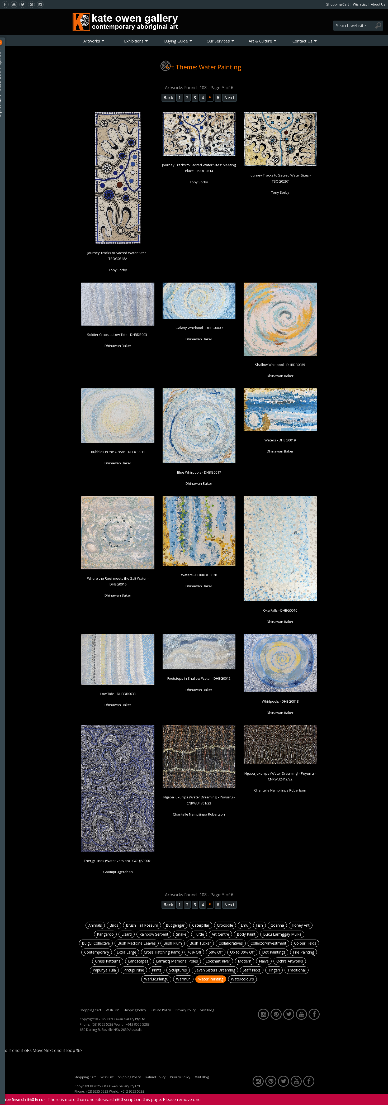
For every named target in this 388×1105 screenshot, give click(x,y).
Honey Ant (301, 925)
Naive (264, 961)
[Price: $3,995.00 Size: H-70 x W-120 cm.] (280, 430)
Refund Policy (161, 1010)
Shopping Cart (337, 4)
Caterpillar (200, 925)
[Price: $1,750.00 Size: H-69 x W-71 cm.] (199, 565)
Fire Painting (303, 952)
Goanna (277, 925)
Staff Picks (252, 970)
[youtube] (14, 4)
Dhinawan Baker (118, 345)
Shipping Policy (135, 1010)
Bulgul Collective (96, 943)
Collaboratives (231, 943)
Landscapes (138, 961)
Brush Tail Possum (142, 925)
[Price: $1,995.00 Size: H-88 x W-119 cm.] (280, 165)
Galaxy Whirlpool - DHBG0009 (199, 327)
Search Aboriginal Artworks (4, 83)
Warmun (183, 979)
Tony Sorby (118, 270)
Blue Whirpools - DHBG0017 (199, 472)
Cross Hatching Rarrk (162, 952)
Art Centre (220, 934)
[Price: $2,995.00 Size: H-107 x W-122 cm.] (199, 787)
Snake (181, 934)
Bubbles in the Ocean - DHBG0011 (118, 451)
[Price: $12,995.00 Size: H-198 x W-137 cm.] (280, 600)
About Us (378, 4)
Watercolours (242, 979)
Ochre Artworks (289, 961)
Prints (157, 970)
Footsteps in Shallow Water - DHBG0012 (198, 678)
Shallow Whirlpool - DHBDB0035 (280, 364)
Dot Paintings (273, 952)
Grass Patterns (107, 961)
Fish (259, 925)
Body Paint (246, 934)
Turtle (199, 934)
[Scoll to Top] (380, 1096)
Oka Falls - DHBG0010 (280, 610)
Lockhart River (218, 961)
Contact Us (302, 41)
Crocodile (225, 925)
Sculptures (178, 970)
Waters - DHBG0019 (280, 440)
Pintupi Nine (134, 970)
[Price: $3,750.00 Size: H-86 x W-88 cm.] (199, 462)
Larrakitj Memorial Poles (177, 961)
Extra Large (126, 952)
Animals (95, 925)
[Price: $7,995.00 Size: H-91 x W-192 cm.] (199, 668)
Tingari (274, 970)
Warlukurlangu (156, 979)
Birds (114, 925)
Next (229, 98)
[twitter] (22, 4)
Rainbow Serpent (153, 934)
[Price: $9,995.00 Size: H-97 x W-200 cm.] (199, 317)
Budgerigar (175, 925)
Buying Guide (176, 41)
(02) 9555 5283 (102, 1024)
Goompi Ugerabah (118, 871)
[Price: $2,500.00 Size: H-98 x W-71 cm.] (118, 683)
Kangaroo (105, 934)
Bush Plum (172, 943)
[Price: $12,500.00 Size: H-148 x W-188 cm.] (118, 441)
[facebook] (5, 4)
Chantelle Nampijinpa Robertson (199, 814)
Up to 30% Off (242, 952)
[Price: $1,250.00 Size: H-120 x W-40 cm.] (118, 242)
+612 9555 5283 (138, 1024)
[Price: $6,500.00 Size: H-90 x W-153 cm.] (118, 324)
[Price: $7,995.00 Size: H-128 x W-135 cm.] (280, 354)
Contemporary (96, 952)
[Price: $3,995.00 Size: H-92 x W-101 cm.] (118, 568)
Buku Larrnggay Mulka (282, 934)
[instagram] (40, 4)
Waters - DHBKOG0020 (199, 575)
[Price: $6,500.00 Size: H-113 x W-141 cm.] (280, 691)
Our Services (218, 41)
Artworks (91, 41)
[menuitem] (94, 41)
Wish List (360, 4)
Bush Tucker (200, 943)
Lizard (126, 934)
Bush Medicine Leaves (136, 943)
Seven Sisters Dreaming (215, 970)
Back (168, 98)
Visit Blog (207, 1010)
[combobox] (358, 26)
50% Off (216, 952)
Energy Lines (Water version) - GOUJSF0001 (118, 860)
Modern (244, 961)
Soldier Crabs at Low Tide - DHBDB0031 (118, 334)
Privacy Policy (186, 1010)
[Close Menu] (4, 42)
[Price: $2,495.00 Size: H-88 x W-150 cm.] (199, 155)
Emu (244, 925)
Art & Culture (260, 41)
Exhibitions (134, 41)
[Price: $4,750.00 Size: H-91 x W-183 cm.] (280, 763)
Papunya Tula (104, 970)
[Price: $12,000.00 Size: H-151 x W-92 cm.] (118, 850)
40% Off (194, 952)
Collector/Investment (268, 943)
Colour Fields (305, 943)
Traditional (296, 970)
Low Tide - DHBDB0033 (118, 693)
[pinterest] (31, 4)
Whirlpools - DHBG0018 (280, 701)
